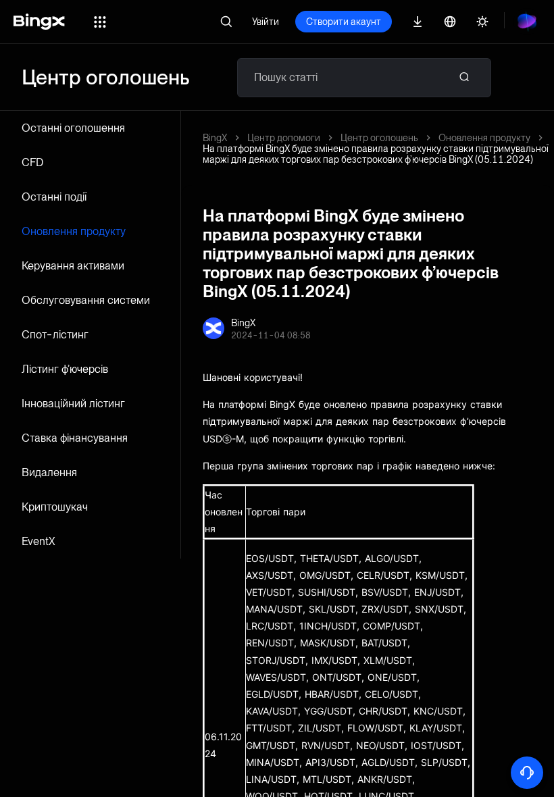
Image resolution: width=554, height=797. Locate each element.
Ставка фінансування (75, 438)
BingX (215, 137)
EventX (38, 541)
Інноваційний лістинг (73, 403)
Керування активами (73, 265)
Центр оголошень (379, 137)
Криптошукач (55, 506)
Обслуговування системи (86, 300)
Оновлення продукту (74, 231)
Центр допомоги (283, 137)
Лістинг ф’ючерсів (65, 369)
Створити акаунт (343, 21)
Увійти (265, 21)
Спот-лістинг (55, 334)
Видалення (49, 472)
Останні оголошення (73, 128)
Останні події (54, 196)
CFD (32, 162)
